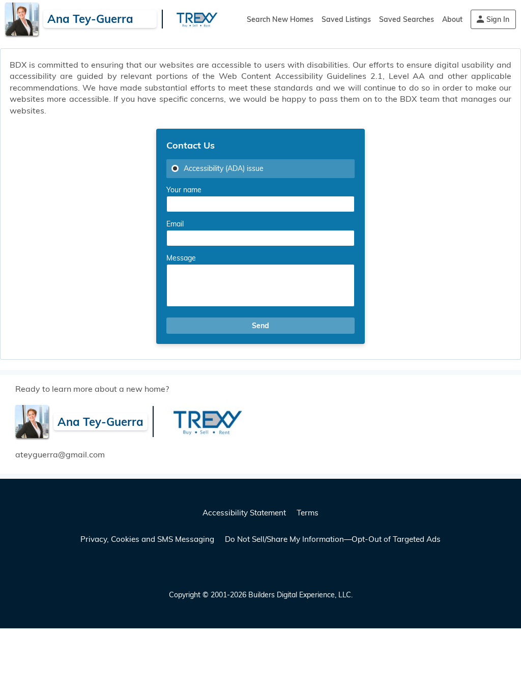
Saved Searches (406, 19)
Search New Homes (280, 19)
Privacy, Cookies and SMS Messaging (147, 539)
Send (260, 325)
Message (181, 258)
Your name (183, 190)
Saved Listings (346, 19)
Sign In (497, 19)
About (452, 19)
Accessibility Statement (244, 512)
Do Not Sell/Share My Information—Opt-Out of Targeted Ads (333, 539)
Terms (308, 512)
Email (175, 224)
